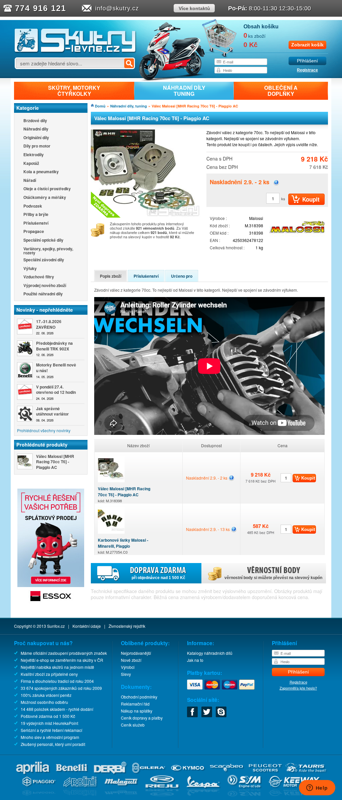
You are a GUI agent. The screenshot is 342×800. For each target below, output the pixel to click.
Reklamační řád (135, 704)
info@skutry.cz (117, 8)
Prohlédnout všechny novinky (43, 430)
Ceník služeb (133, 725)
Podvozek (32, 206)
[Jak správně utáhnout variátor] (25, 414)
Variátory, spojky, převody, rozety (48, 251)
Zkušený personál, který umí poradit (53, 744)
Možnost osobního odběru (44, 702)
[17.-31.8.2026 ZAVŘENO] (25, 326)
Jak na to (195, 660)
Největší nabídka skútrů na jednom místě (57, 667)
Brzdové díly (35, 120)
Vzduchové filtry (38, 277)
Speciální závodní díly (43, 260)
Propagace (33, 231)
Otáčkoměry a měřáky (44, 197)
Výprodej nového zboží (44, 285)
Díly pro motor (36, 146)
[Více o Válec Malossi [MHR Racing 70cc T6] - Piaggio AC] (25, 461)
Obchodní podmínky (139, 697)
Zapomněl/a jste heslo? (298, 688)
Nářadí (29, 180)
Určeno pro (181, 276)
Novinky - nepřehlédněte (44, 309)
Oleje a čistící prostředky (47, 189)
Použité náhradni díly (43, 294)
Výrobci (128, 667)
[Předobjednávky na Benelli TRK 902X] (25, 348)
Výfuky (30, 268)
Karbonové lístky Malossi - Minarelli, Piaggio (123, 546)
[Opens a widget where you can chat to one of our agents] (317, 788)
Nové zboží (131, 660)
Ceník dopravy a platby (142, 718)
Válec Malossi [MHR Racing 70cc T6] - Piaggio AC (124, 494)
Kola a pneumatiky (41, 172)
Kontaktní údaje (86, 626)
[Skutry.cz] (75, 51)
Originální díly (36, 138)
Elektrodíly (33, 155)
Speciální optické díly (43, 240)
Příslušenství (35, 223)
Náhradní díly (35, 129)
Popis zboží (110, 276)
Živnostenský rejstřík (127, 626)
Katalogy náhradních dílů (209, 653)
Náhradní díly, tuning (128, 105)
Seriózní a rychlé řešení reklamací (51, 730)
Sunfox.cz (56, 626)
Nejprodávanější (136, 653)
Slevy (126, 674)
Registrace (307, 70)
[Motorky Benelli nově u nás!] (25, 370)
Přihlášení (307, 60)
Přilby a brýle (35, 214)
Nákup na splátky (136, 711)
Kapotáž (31, 163)
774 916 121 (40, 8)
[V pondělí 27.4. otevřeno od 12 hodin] (25, 392)
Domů (100, 105)
